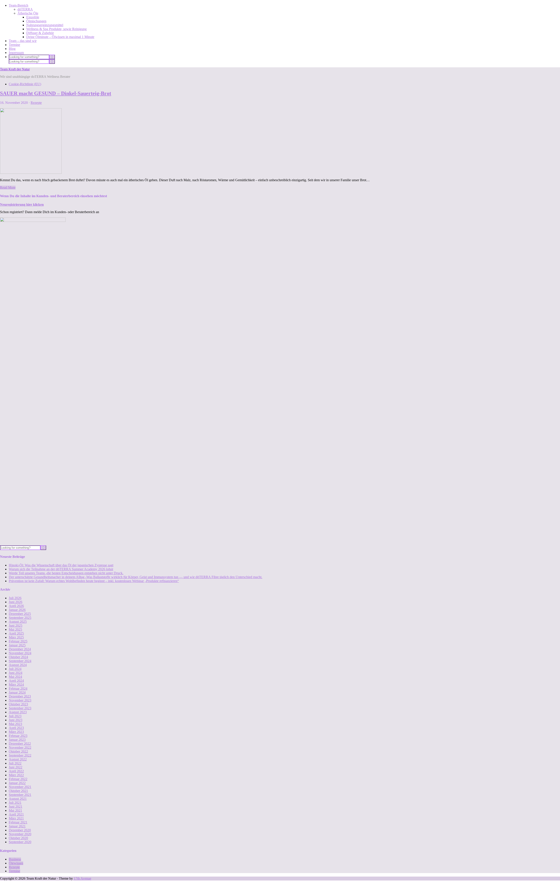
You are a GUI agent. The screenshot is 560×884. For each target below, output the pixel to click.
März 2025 (16, 637)
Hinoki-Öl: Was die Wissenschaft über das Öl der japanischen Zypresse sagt (61, 565)
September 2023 (20, 708)
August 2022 (18, 759)
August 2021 (18, 798)
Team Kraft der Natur (15, 69)
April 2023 (16, 728)
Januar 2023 (17, 739)
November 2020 (20, 834)
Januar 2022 (17, 783)
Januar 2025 (17, 645)
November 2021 (20, 787)
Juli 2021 (15, 802)
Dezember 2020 (20, 830)
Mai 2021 (15, 810)
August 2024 (18, 665)
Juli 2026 (15, 598)
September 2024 (20, 661)
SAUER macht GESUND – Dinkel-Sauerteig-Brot (55, 93)
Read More (8, 187)
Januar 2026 (17, 610)
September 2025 (20, 617)
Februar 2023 (18, 736)
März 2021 (16, 818)
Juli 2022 (15, 763)
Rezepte (36, 102)
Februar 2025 (18, 641)
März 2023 (16, 732)
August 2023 (18, 712)
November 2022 (20, 747)
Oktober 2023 (18, 704)
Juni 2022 (15, 767)
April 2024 (16, 680)
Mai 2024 (15, 677)
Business (15, 859)
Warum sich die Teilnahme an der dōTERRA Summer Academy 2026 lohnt (61, 569)
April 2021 (16, 814)
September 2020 (20, 842)
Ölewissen (16, 863)
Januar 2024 (17, 692)
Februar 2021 (18, 822)
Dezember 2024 (20, 649)
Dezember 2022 (20, 743)
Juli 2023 (15, 716)
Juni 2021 (15, 806)
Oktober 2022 (18, 751)
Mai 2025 (15, 629)
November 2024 (20, 653)
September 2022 (20, 755)
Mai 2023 (15, 724)
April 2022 (16, 771)
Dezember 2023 (20, 696)
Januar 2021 (17, 826)
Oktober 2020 (18, 838)
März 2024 (16, 684)
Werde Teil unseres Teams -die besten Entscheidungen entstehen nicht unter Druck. (66, 573)
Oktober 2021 (18, 791)
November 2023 (20, 700)
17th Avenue (82, 878)
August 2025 (18, 621)
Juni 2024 (15, 673)
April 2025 (16, 633)
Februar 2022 (18, 779)
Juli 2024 (15, 669)
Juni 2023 (15, 720)
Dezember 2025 (20, 614)
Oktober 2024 (18, 657)
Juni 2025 (15, 625)
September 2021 (20, 795)
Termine (14, 871)
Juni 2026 (15, 602)
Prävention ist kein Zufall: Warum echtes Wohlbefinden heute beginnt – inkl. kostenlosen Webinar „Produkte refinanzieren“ (94, 581)
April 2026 (16, 606)
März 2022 (16, 775)
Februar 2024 (18, 688)
